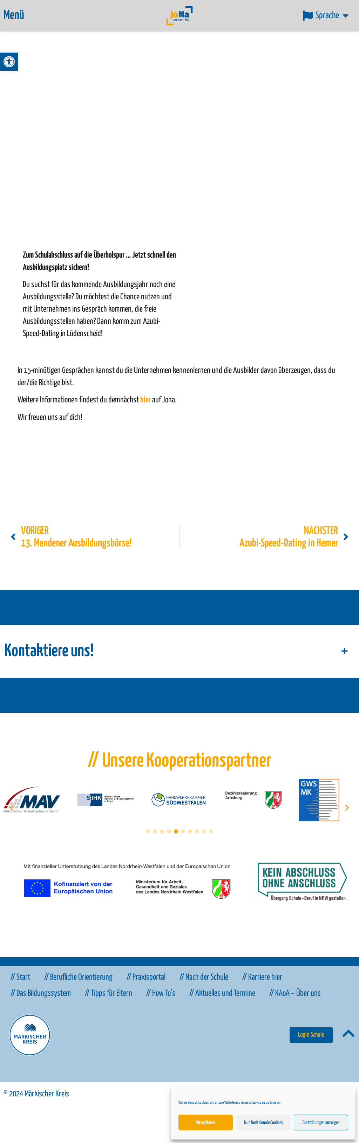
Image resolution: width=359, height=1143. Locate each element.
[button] (9, 62)
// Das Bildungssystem (41, 993)
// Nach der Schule (204, 977)
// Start (20, 977)
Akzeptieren (205, 1122)
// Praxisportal (146, 977)
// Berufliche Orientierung (78, 977)
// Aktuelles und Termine (222, 993)
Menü (14, 15)
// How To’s (160, 993)
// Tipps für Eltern (108, 993)
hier (145, 400)
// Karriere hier (262, 977)
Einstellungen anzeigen (321, 1122)
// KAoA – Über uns (295, 993)
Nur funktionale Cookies (263, 1122)
